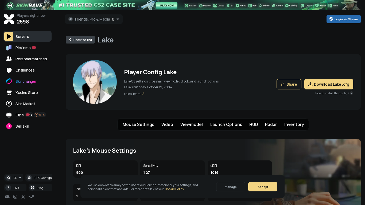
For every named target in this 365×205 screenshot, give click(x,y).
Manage (231, 187)
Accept (263, 187)
